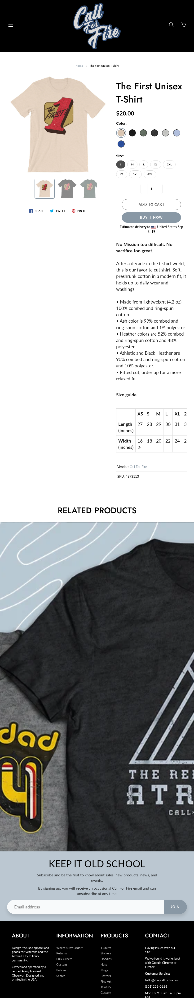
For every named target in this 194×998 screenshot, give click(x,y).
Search (60, 976)
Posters (106, 976)
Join (175, 907)
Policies (61, 970)
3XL (135, 174)
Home (79, 65)
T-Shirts (106, 948)
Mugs (104, 970)
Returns (61, 953)
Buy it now (151, 217)
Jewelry (106, 987)
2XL (169, 164)
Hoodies (106, 959)
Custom (61, 964)
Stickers (106, 953)
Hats (104, 964)
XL (155, 164)
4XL (149, 174)
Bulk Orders (64, 959)
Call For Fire (138, 467)
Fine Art (106, 981)
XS (121, 174)
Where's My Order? (69, 948)
